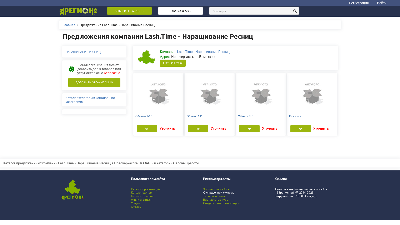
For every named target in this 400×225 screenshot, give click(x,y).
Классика (295, 116)
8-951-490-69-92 (172, 63)
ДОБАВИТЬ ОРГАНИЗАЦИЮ (94, 82)
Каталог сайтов (141, 192)
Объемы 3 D (194, 116)
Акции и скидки (141, 199)
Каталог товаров (142, 196)
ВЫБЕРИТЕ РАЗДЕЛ (128, 11)
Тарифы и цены (214, 196)
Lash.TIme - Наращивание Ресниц (203, 51)
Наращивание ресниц (83, 52)
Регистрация (359, 2)
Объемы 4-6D (143, 116)
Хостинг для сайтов (216, 189)
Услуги (135, 203)
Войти (381, 2)
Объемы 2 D (245, 116)
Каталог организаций (145, 189)
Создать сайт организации (221, 203)
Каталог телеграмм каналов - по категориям (90, 99)
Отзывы (136, 206)
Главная (68, 24)
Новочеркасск (180, 11)
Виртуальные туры (216, 199)
